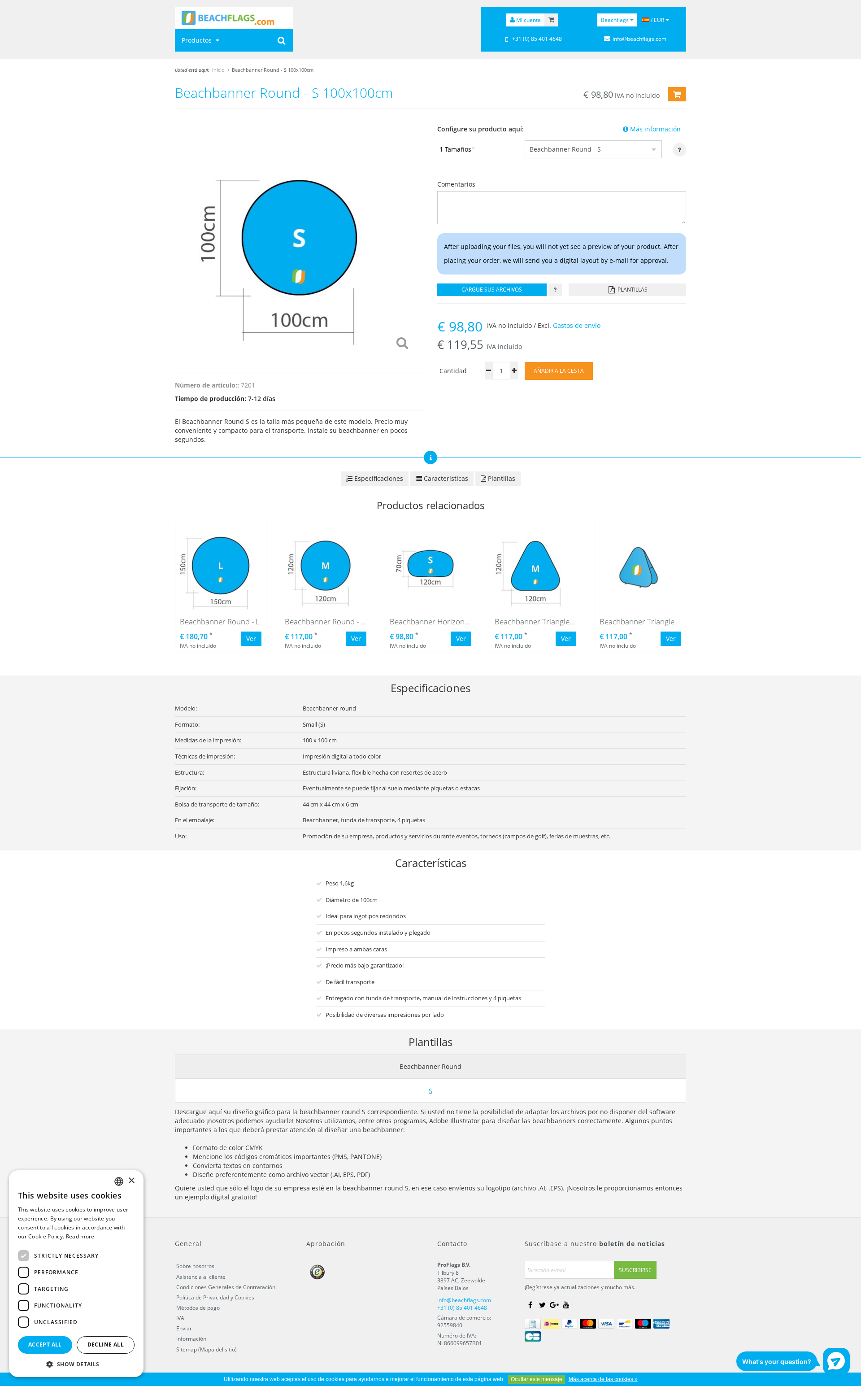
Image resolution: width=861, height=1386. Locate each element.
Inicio (218, 69)
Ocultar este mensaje (536, 1379)
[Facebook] (530, 1305)
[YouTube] (566, 1305)
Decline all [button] (105, 1344)
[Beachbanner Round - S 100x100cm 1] (299, 239)
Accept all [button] (45, 1344)
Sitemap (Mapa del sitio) (206, 1349)
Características (445, 478)
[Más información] (555, 289)
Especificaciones (377, 478)
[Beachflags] (234, 18)
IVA (180, 1318)
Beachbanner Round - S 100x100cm (272, 69)
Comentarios (456, 184)
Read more (80, 1236)
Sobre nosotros (195, 1266)
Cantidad (453, 370)
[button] (76, 1364)
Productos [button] (197, 40)
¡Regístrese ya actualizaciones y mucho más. (580, 1287)
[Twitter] (542, 1305)
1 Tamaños (457, 149)
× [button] (131, 1180)
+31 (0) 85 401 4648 (537, 39)
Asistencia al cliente (201, 1277)
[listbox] (118, 1181)
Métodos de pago (198, 1308)
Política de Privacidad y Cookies (215, 1297)
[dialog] (76, 1273)
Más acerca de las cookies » (603, 1379)
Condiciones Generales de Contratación (225, 1287)
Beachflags (615, 20)
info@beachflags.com (639, 39)
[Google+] (554, 1305)
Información (191, 1338)
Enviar (184, 1328)
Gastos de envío (576, 325)
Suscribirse (635, 1270)
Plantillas (632, 289)
